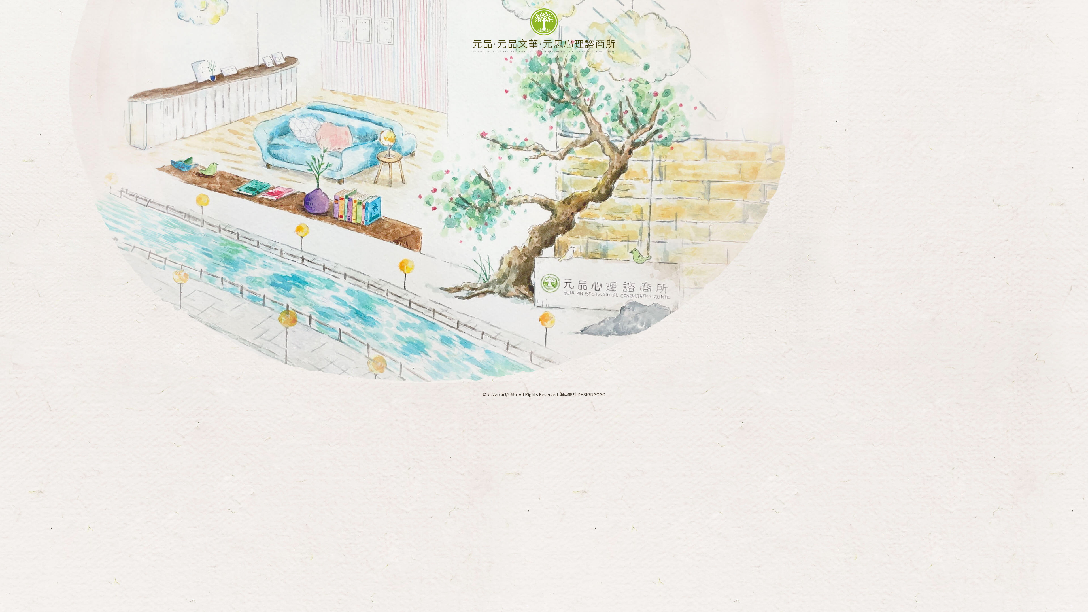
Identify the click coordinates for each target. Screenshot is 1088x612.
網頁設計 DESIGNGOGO (582, 394)
